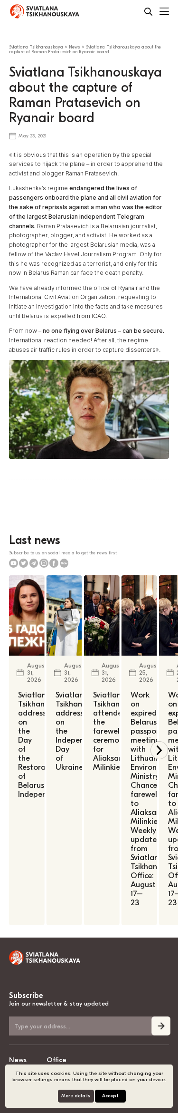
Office (56, 1059)
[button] (159, 750)
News (18, 1059)
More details (75, 1096)
